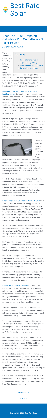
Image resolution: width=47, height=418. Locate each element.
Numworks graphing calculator (31, 65)
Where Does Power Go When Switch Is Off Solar (21, 201)
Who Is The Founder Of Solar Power (16, 286)
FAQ (5, 47)
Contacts (17, 408)
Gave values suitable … (29, 68)
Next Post (23, 399)
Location (37, 408)
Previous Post (23, 393)
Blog (29, 408)
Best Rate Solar (25, 9)
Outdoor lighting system (29, 60)
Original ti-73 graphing (28, 63)
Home (9, 408)
